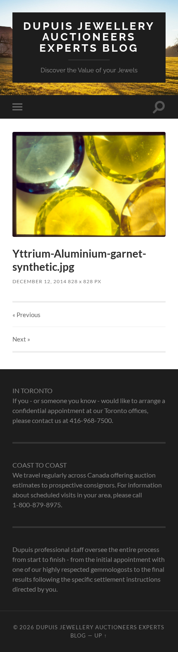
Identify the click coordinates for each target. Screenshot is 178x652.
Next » (21, 339)
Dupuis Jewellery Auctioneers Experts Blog (89, 36)
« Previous (26, 314)
